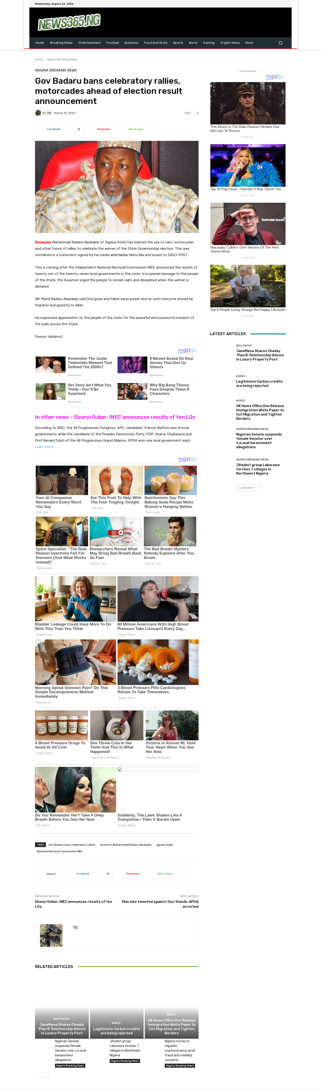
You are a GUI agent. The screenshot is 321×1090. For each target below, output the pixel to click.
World (116, 1023)
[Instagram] (266, 4)
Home (39, 59)
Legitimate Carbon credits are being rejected (116, 1031)
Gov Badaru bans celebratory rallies (72, 844)
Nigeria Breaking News (62, 59)
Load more (246, 488)
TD (49, 113)
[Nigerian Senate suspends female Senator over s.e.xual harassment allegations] (43, 1044)
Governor (43, 242)
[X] (272, 4)
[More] (153, 129)
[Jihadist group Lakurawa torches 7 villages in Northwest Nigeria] (98, 1044)
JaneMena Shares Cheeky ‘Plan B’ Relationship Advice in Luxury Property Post (62, 1029)
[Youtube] (283, 4)
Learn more (44, 447)
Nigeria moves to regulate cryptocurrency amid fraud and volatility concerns (180, 1050)
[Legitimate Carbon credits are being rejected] (117, 1006)
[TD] (39, 113)
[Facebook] (260, 4)
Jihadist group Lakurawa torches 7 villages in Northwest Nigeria (258, 469)
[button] (280, 42)
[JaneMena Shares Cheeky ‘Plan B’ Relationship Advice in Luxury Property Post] (62, 1006)
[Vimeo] (277, 4)
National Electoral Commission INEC (60, 851)
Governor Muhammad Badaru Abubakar (126, 844)
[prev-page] (38, 1075)
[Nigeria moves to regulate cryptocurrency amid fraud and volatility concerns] (153, 1044)
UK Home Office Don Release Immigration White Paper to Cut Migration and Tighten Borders (172, 1026)
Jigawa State (165, 844)
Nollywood (61, 1019)
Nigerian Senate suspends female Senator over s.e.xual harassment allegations (70, 1050)
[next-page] (45, 1075)
